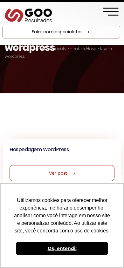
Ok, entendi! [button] (62, 248)
